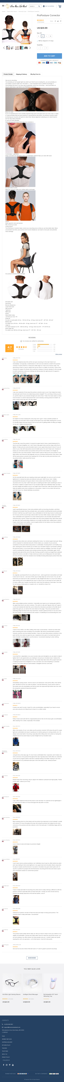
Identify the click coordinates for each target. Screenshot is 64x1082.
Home (3, 11)
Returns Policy (6, 1045)
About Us (4, 1054)
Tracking (4, 1048)
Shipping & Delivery (7, 1042)
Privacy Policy (6, 1057)
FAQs (3, 1036)
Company (5, 1032)
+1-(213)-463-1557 (8, 1024)
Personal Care (22, 11)
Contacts (5, 1020)
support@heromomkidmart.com (12, 1027)
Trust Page (5, 1051)
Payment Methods (7, 1039)
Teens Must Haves (12, 11)
